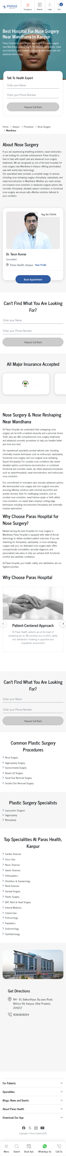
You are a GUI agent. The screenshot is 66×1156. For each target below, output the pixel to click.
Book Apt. (29, 1151)
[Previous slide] (3, 624)
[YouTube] (42, 1128)
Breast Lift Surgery (14, 773)
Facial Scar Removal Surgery (18, 777)
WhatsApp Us (44, 1151)
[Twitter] (30, 1128)
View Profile (40, 265)
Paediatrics (10, 923)
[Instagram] (36, 1128)
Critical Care (11, 913)
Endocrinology (12, 928)
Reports (39, 9)
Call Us (59, 1151)
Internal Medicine (13, 907)
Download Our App (13, 1117)
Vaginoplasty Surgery (15, 763)
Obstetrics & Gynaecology (17, 881)
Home (5, 126)
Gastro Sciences (12, 870)
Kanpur (16, 126)
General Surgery (12, 891)
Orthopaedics (11, 875)
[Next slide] (63, 624)
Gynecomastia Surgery (16, 767)
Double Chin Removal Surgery (19, 783)
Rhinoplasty (10, 820)
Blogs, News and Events (16, 1100)
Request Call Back (33, 107)
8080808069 (21, 1014)
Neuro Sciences (12, 864)
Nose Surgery (44, 126)
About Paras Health (13, 1109)
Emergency (28, 9)
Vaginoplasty (11, 815)
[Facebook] (23, 1128)
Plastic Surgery (12, 896)
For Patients (9, 1083)
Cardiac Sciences (13, 854)
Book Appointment (33, 279)
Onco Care (10, 859)
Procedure (28, 126)
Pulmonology (11, 917)
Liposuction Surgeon (15, 810)
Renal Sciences (12, 886)
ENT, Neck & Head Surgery (18, 902)
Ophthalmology (12, 934)
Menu (6, 1151)
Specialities (9, 1091)
